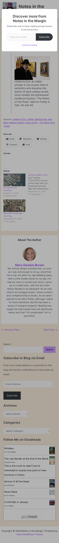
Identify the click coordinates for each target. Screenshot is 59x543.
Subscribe (44, 37)
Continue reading (29, 45)
